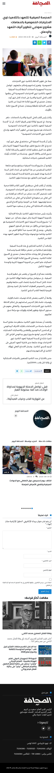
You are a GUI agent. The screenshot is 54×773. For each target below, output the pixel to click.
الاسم (49, 551)
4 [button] (25, 508)
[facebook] (49, 43)
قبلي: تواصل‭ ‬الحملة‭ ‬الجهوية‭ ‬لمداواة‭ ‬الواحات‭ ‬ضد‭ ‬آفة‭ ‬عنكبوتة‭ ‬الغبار (27, 386)
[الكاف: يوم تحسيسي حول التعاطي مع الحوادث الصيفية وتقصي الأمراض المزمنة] (27, 460)
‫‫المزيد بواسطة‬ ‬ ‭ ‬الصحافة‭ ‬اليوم (24, 441)
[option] (27, 466)
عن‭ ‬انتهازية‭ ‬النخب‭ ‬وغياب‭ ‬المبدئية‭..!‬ (26, 397)
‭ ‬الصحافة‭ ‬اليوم (41, 37)
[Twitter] (43, 728)
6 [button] (21, 508)
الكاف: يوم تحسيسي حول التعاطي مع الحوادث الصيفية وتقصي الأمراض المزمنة (30, 482)
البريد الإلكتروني (46, 561)
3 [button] (28, 508)
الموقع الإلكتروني (47, 570)
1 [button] (32, 508)
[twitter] (44, 43)
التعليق (48, 528)
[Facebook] (49, 728)
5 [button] (23, 508)
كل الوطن (6, 472)
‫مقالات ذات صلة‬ (45, 441)
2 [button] (30, 508)
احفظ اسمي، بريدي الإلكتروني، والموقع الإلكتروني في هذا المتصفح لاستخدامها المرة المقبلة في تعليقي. (27, 584)
